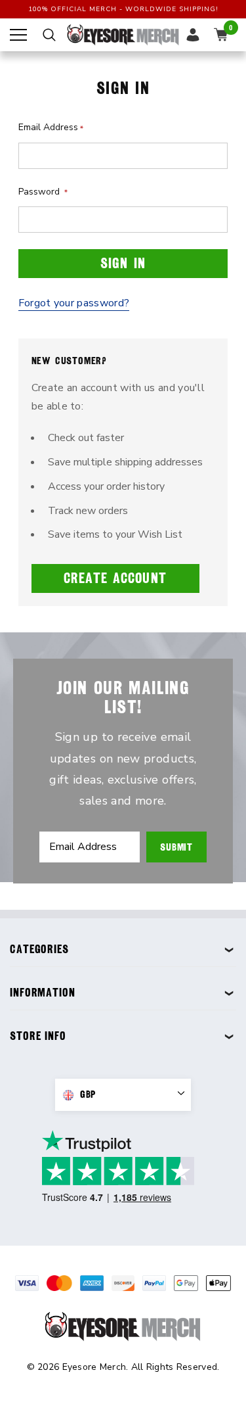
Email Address (50, 127)
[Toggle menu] (18, 35)
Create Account (115, 578)
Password (43, 191)
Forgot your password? (74, 303)
